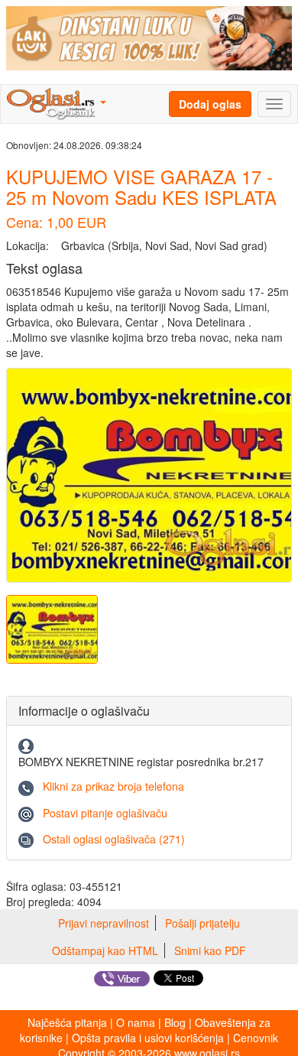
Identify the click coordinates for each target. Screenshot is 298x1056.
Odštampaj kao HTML (105, 950)
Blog (175, 1022)
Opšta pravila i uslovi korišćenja (148, 1037)
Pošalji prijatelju (202, 923)
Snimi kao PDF (210, 950)
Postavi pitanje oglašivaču (105, 812)
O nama (135, 1022)
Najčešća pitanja (67, 1022)
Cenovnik (255, 1037)
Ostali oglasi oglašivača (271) (114, 838)
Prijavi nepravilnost (103, 923)
